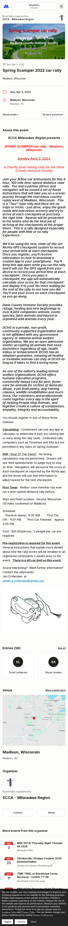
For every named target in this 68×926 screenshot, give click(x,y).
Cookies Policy (9, 912)
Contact (17, 812)
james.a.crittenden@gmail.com (23, 580)
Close (33, 921)
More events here (55, 690)
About (51, 812)
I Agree (7, 921)
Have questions (54, 114)
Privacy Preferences (43, 915)
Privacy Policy (28, 912)
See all (61, 648)
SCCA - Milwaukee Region (18, 19)
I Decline (21, 921)
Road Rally (8, 16)
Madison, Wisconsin (14, 78)
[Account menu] (61, 6)
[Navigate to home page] (6, 6)
